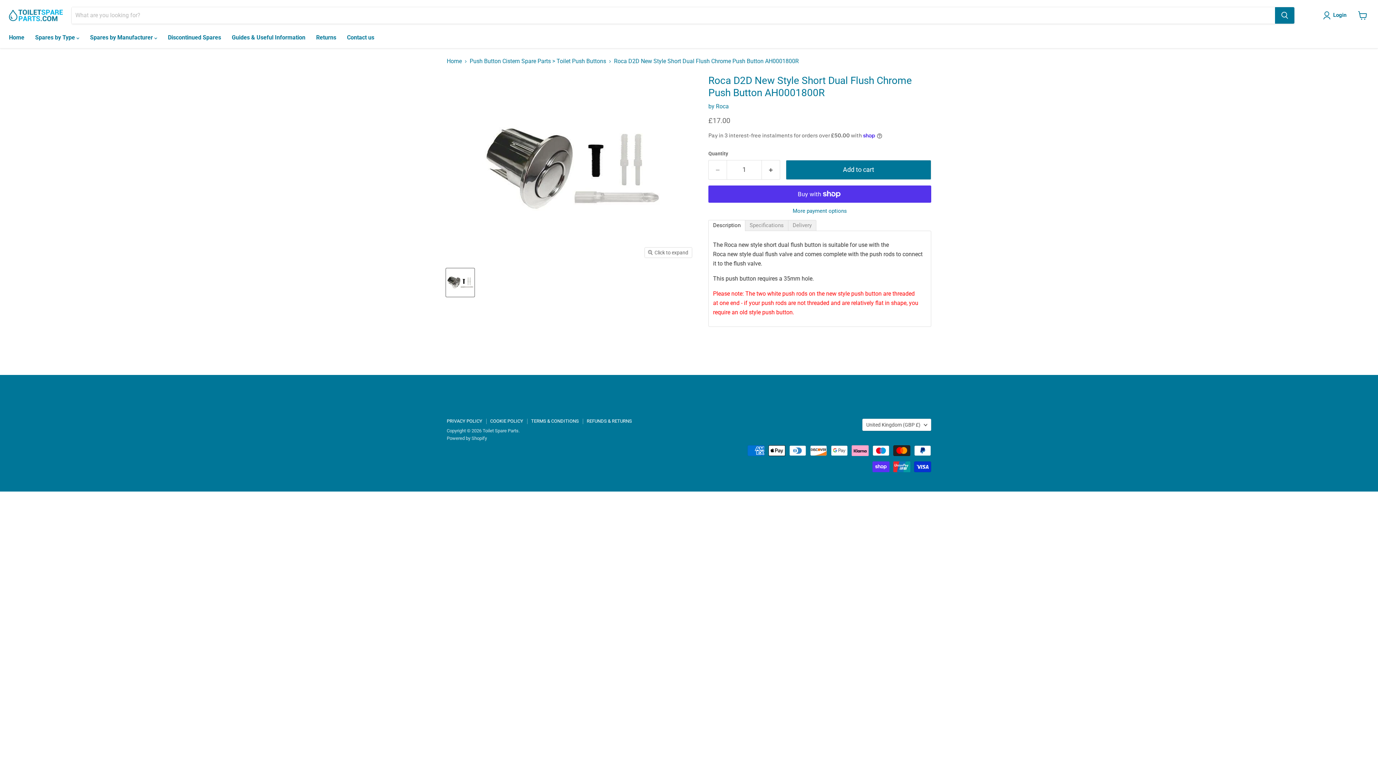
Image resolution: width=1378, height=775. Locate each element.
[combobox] (673, 15)
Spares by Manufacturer (122, 37)
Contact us (360, 37)
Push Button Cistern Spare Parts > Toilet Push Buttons (538, 61)
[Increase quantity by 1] (771, 170)
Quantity (718, 153)
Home (16, 37)
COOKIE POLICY (506, 421)
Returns (326, 37)
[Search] (1284, 15)
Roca (722, 106)
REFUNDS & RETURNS (609, 421)
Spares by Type (55, 37)
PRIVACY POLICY (464, 421)
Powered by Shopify (467, 438)
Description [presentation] (727, 225)
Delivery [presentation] (802, 225)
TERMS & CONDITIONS (555, 421)
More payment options (820, 211)
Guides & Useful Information (268, 37)
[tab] (726, 225)
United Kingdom (893, 425)
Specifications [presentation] (767, 225)
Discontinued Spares (194, 37)
